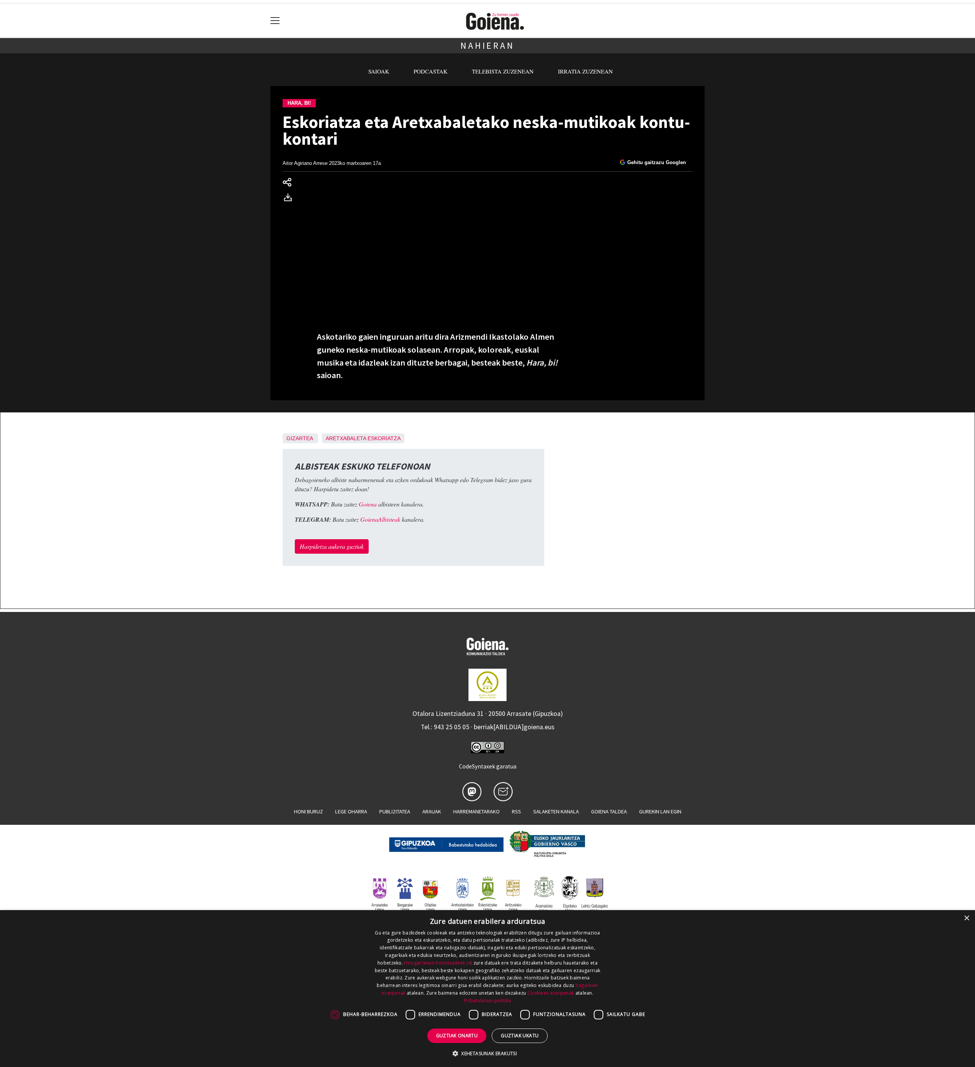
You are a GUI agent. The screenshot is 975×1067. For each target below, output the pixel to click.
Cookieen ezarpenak (550, 993)
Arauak (431, 811)
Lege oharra (351, 811)
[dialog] (487, 988)
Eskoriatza (384, 438)
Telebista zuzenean (503, 71)
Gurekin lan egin (660, 811)
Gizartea (299, 438)
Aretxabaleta (346, 438)
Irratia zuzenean (585, 71)
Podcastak (431, 71)
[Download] (290, 199)
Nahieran (487, 45)
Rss (516, 811)
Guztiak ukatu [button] (520, 1035)
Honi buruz (308, 811)
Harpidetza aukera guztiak (332, 546)
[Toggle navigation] (275, 20)
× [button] (966, 918)
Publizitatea (394, 811)
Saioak (378, 71)
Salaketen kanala (556, 811)
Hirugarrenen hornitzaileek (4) (438, 963)
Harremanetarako (476, 811)
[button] (487, 1053)
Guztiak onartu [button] (457, 1035)
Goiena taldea (609, 811)
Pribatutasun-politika (487, 1000)
